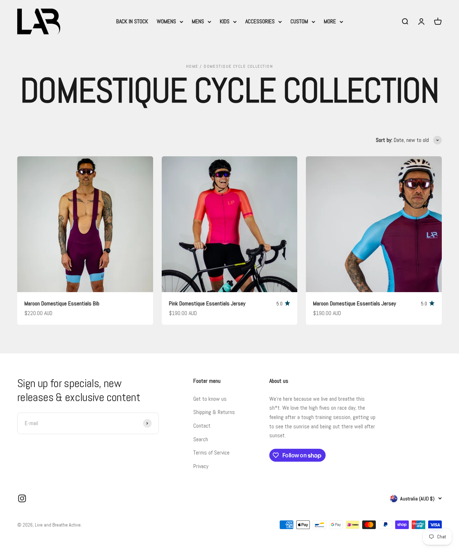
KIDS (225, 21)
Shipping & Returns (214, 412)
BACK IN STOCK (132, 21)
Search (200, 439)
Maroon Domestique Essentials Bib (61, 303)
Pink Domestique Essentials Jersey (207, 303)
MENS (198, 21)
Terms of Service (211, 452)
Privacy (200, 466)
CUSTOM (299, 21)
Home (192, 66)
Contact (201, 425)
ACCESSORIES (260, 21)
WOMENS (166, 21)
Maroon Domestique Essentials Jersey (354, 303)
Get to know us (210, 399)
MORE (330, 21)
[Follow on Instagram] (22, 498)
